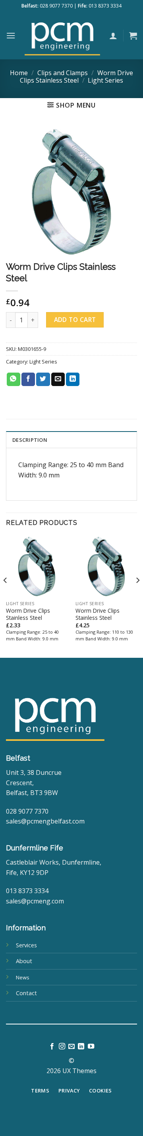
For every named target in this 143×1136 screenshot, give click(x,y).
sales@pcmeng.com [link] (35, 901)
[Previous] (6, 596)
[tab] (71, 439)
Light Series (105, 80)
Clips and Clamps (62, 72)
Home (19, 72)
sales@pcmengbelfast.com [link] (45, 821)
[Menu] (10, 35)
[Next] (137, 596)
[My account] (113, 35)
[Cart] (133, 35)
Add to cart (75, 319)
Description (29, 439)
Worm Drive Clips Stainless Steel (76, 76)
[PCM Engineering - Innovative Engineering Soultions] (62, 35)
